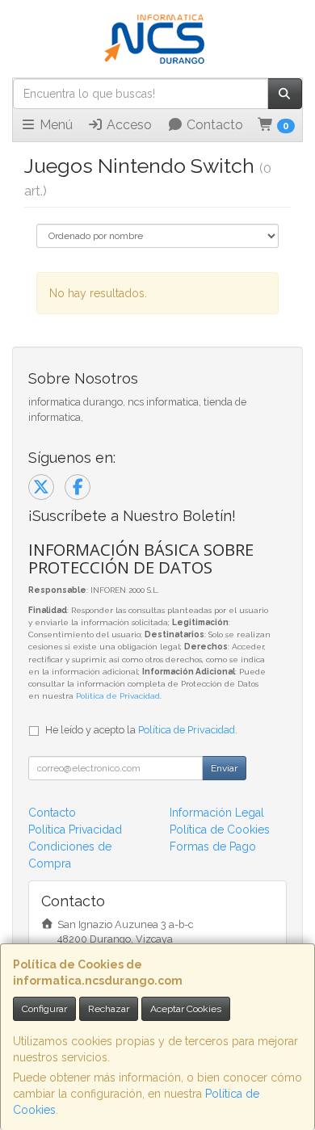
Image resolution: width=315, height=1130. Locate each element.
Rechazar (108, 1008)
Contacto (213, 124)
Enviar (224, 768)
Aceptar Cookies (185, 1008)
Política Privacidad (75, 829)
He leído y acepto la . (141, 730)
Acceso (127, 124)
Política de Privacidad (118, 695)
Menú (54, 124)
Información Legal (217, 812)
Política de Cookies (220, 829)
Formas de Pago (213, 846)
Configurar (44, 1008)
